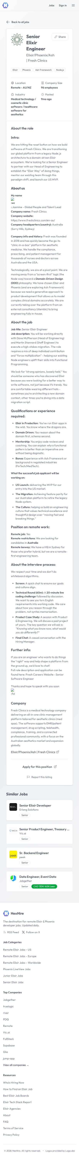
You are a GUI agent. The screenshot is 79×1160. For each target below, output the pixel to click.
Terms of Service (13, 1128)
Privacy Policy (11, 1134)
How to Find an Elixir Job (17, 1089)
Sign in (63, 5)
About (6, 1115)
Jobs (51, 5)
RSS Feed (13, 932)
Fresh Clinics (33, 149)
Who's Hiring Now (13, 1082)
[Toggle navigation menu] (73, 5)
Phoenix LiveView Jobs (16, 969)
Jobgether (9, 1000)
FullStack (8, 1039)
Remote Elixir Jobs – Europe (19, 956)
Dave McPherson (27, 338)
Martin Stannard (26, 342)
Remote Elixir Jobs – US (17, 949)
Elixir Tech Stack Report (17, 1102)
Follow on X (33, 932)
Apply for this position (37, 767)
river (6, 1013)
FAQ (5, 1121)
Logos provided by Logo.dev (60, 1150)
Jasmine (17, 207)
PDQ (6, 1019)
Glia (5, 1052)
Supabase (9, 1045)
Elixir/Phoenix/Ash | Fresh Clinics (33, 752)
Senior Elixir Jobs (13, 982)
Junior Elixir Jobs (13, 975)
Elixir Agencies (12, 1108)
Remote (8, 1026)
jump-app (9, 1058)
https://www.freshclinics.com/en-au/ (33, 220)
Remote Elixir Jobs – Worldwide (22, 962)
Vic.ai (6, 1032)
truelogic (8, 1006)
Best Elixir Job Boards (16, 1095)
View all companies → (16, 1065)
